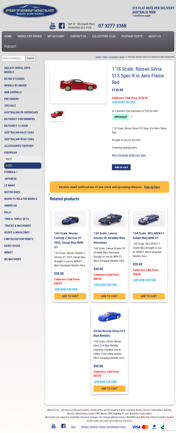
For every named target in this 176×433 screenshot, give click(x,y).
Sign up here (152, 187)
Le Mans (9, 185)
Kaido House (12, 245)
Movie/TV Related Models (20, 199)
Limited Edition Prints (18, 239)
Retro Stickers (14, 78)
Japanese (10, 178)
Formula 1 (11, 172)
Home (8, 36)
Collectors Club (104, 36)
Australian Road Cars (19, 139)
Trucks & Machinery (17, 225)
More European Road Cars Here (129, 155)
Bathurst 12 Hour (16, 125)
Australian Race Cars (19, 132)
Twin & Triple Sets (16, 219)
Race (9, 159)
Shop (105, 57)
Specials (10, 105)
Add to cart (121, 167)
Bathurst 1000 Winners (19, 119)
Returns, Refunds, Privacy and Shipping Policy (103, 426)
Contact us (78, 36)
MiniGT (8, 252)
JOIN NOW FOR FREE (123, 102)
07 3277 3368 (112, 26)
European (10, 152)
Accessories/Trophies (19, 146)
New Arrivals (13, 92)
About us (154, 36)
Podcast (10, 46)
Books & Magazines (17, 232)
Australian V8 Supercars (21, 112)
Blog (73, 426)
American (10, 205)
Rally (7, 212)
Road (9, 165)
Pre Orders (11, 99)
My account (56, 36)
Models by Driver (30, 36)
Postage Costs (132, 36)
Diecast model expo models (17, 70)
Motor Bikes (12, 192)
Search (30, 58)
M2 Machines (12, 259)
